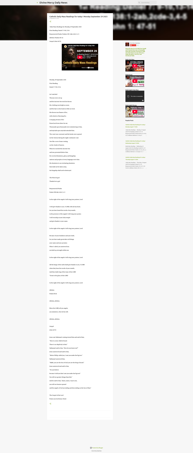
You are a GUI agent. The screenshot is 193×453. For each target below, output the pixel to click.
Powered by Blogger (97, 447)
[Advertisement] (80, 432)
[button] (50, 22)
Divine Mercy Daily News (53, 2)
